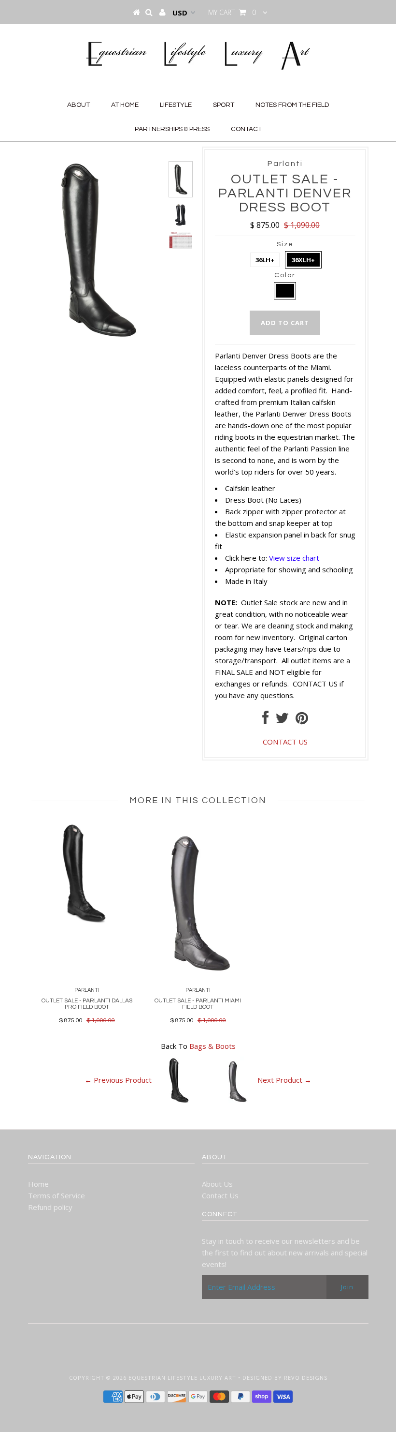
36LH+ (264, 259)
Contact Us (220, 1195)
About (78, 105)
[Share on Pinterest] (302, 720)
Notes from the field (292, 105)
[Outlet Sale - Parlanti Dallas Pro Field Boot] (87, 924)
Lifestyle (176, 105)
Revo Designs (305, 1377)
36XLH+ (303, 259)
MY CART (232, 12)
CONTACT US (315, 683)
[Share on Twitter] (282, 720)
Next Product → (284, 1080)
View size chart (294, 558)
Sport (223, 105)
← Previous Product (118, 1080)
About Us (217, 1184)
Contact (246, 129)
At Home (125, 105)
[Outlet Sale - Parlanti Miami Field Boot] (198, 978)
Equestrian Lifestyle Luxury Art (182, 1377)
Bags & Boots (212, 1046)
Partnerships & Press (172, 129)
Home (38, 1184)
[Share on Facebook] (265, 720)
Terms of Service (56, 1195)
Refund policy (50, 1207)
